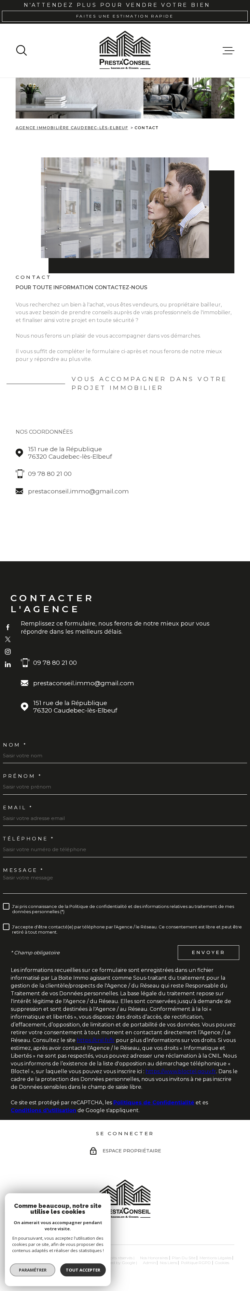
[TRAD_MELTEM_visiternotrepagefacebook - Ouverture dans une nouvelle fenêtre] (8, 627)
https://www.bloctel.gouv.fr (181, 1071)
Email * (18, 807)
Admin (149, 1262)
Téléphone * (29, 838)
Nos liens (168, 1262)
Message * (23, 870)
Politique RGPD (196, 1262)
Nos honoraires (154, 1257)
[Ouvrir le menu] (228, 50)
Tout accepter (83, 1270)
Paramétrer (33, 1270)
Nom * (15, 744)
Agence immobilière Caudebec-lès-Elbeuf (72, 127)
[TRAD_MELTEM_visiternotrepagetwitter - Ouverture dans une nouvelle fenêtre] (8, 639)
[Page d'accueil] (125, 50)
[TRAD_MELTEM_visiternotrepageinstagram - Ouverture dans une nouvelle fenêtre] (8, 652)
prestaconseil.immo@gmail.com (78, 491)
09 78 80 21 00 (50, 474)
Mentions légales (215, 1257)
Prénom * (22, 776)
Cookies (222, 1263)
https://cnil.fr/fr (96, 1040)
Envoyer (208, 952)
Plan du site (183, 1257)
